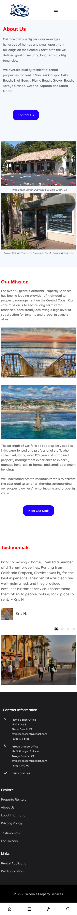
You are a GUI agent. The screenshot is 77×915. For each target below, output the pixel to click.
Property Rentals (13, 799)
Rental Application (14, 863)
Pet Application (12, 871)
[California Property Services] (19, 10)
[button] (26, 115)
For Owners (9, 841)
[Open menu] (56, 10)
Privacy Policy (11, 823)
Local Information (14, 815)
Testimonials (10, 833)
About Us (7, 807)
